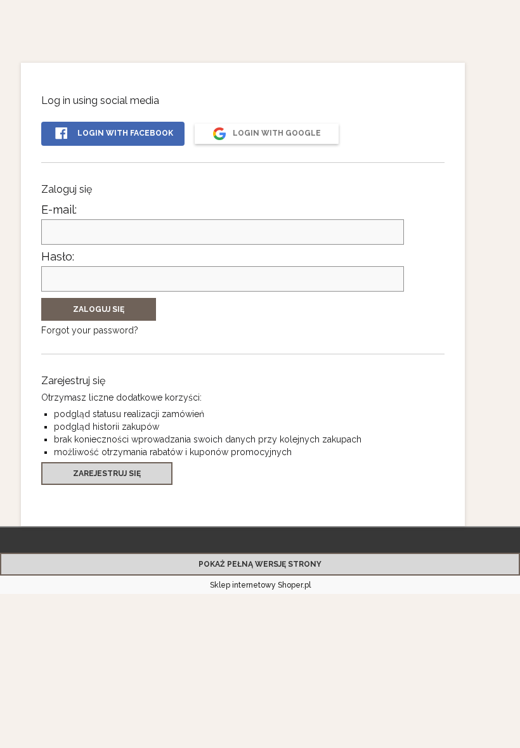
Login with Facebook (124, 133)
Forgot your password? (89, 330)
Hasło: (57, 256)
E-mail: (59, 209)
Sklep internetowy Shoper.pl (260, 585)
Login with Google (276, 133)
